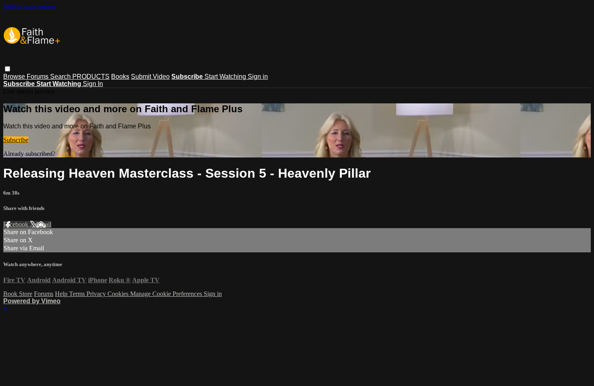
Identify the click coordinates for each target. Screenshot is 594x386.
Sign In (93, 83)
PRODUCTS (91, 76)
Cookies (118, 293)
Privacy (96, 293)
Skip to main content (29, 6)
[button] (7, 68)
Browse (15, 76)
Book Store (17, 293)
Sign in (258, 76)
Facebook (16, 224)
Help (62, 293)
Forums (38, 76)
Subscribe (15, 139)
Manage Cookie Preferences (167, 293)
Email (43, 224)
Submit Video (150, 76)
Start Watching (226, 76)
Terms (77, 293)
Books (120, 76)
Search (61, 76)
